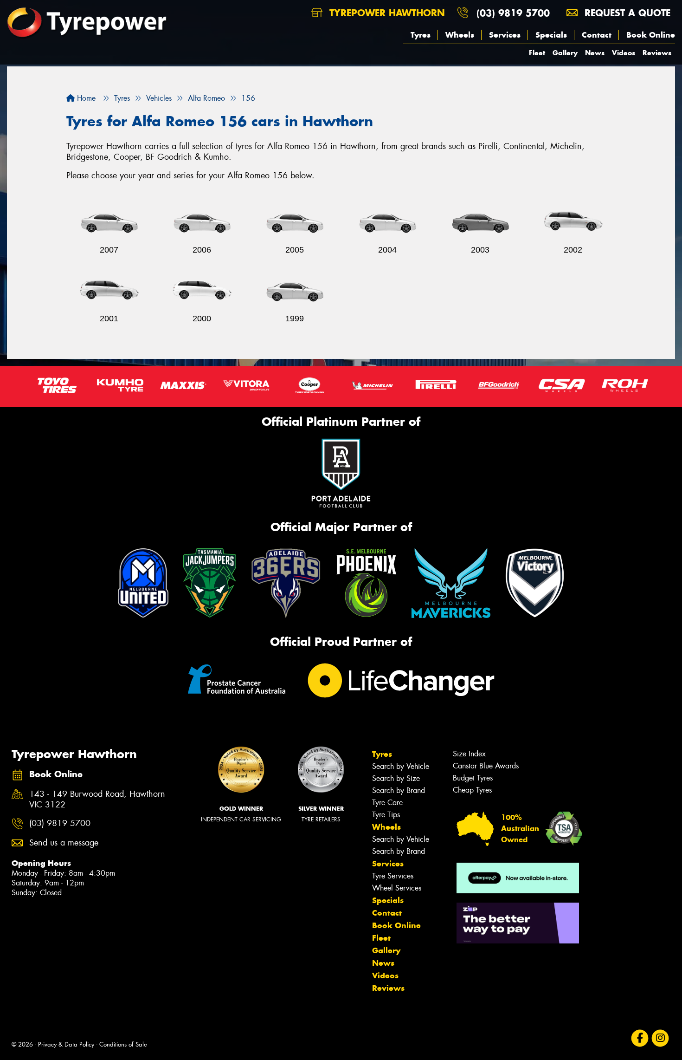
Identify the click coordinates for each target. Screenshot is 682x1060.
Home (85, 98)
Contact (596, 35)
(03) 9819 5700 (513, 13)
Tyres (421, 35)
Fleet (537, 52)
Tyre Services (392, 876)
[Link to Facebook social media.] (640, 1038)
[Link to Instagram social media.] (660, 1038)
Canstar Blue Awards (486, 766)
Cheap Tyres (472, 790)
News (595, 52)
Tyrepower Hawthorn (385, 13)
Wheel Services (396, 888)
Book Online (650, 35)
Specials (551, 35)
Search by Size (396, 778)
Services (505, 35)
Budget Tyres (473, 778)
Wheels (459, 35)
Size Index (469, 754)
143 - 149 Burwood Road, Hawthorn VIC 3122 (97, 799)
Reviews (657, 52)
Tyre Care (387, 802)
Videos (623, 52)
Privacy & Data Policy (66, 1044)
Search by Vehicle (400, 766)
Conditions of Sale (123, 1044)
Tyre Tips (386, 814)
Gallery (565, 52)
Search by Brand (398, 790)
